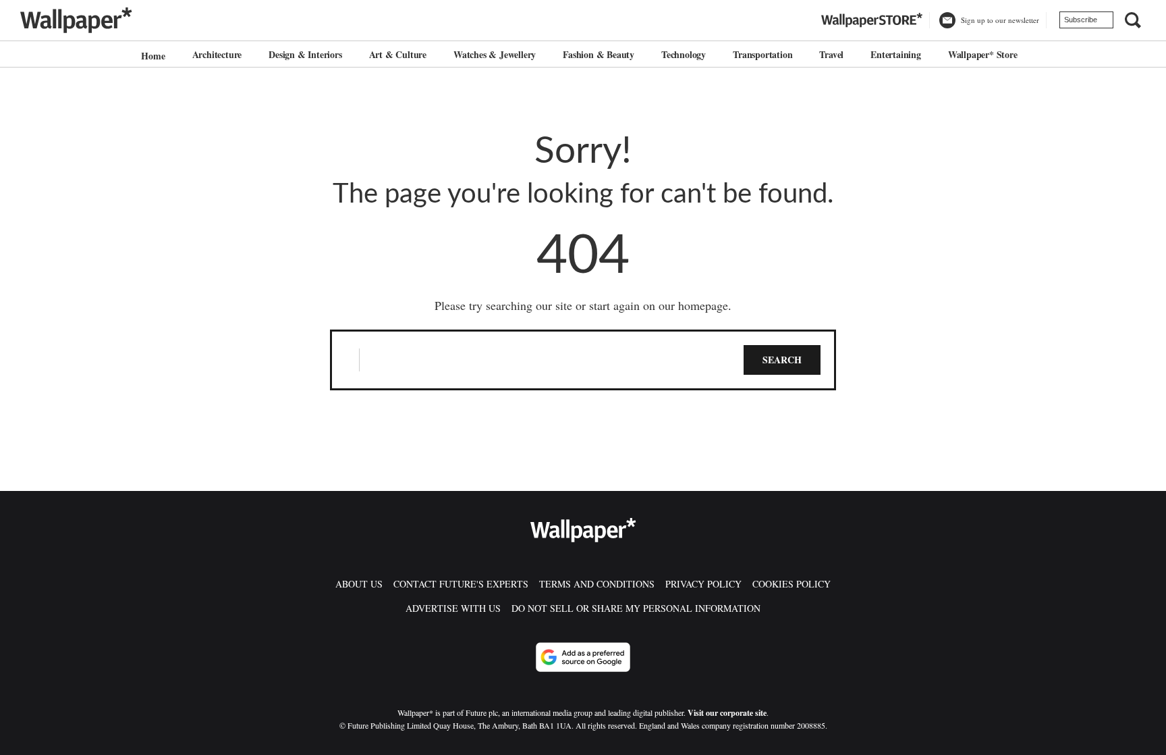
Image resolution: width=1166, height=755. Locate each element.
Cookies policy (791, 583)
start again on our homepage (658, 305)
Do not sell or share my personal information (635, 608)
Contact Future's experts (460, 583)
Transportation (762, 54)
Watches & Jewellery (494, 54)
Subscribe (1080, 20)
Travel (831, 54)
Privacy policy (703, 583)
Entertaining (895, 54)
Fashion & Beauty (598, 54)
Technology (683, 54)
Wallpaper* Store (983, 54)
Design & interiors (305, 54)
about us (359, 583)
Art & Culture (397, 54)
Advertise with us (453, 608)
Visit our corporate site (727, 713)
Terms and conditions (597, 583)
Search (782, 360)
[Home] (151, 56)
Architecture (217, 54)
